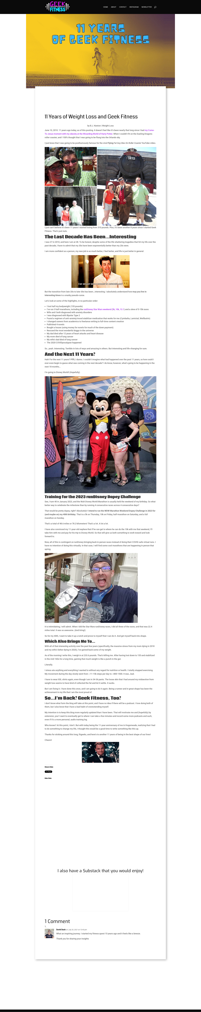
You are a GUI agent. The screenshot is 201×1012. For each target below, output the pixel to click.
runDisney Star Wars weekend (97, 309)
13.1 (122, 309)
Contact (122, 7)
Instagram (134, 7)
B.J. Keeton (95, 125)
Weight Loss (108, 125)
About (113, 7)
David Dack (61, 929)
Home (105, 7)
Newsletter (147, 7)
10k (117, 309)
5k (113, 309)
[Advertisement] (100, 817)
